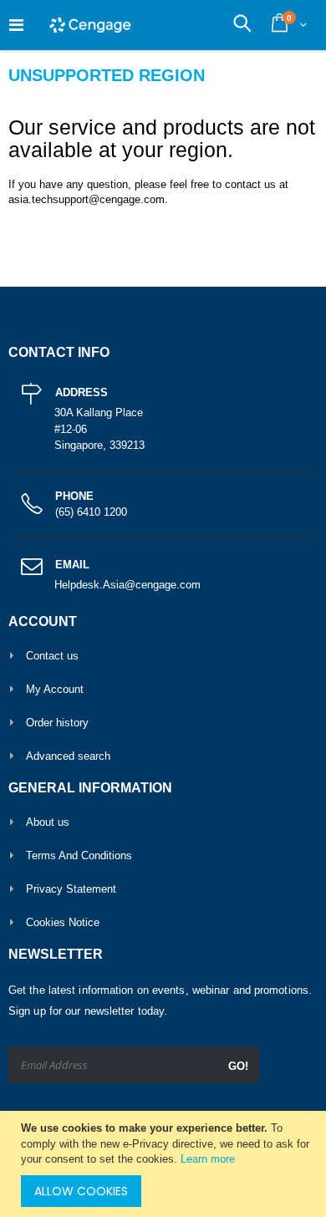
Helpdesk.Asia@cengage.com (127, 584)
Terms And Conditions (79, 855)
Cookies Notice (62, 922)
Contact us (52, 655)
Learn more (208, 1159)
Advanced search (68, 756)
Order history (57, 722)
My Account (55, 689)
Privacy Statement (71, 889)
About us (47, 822)
